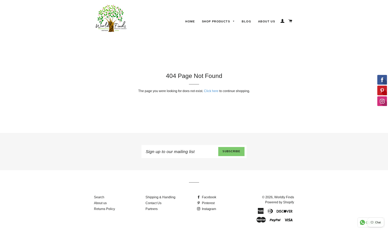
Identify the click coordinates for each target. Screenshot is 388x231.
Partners (152, 209)
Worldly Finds (284, 197)
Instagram (208, 209)
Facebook (208, 197)
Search (99, 197)
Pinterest (208, 203)
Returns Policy (104, 209)
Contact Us (153, 203)
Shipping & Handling (160, 197)
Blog (246, 21)
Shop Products (216, 21)
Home (190, 21)
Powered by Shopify (279, 202)
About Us (266, 21)
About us (100, 203)
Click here (211, 91)
